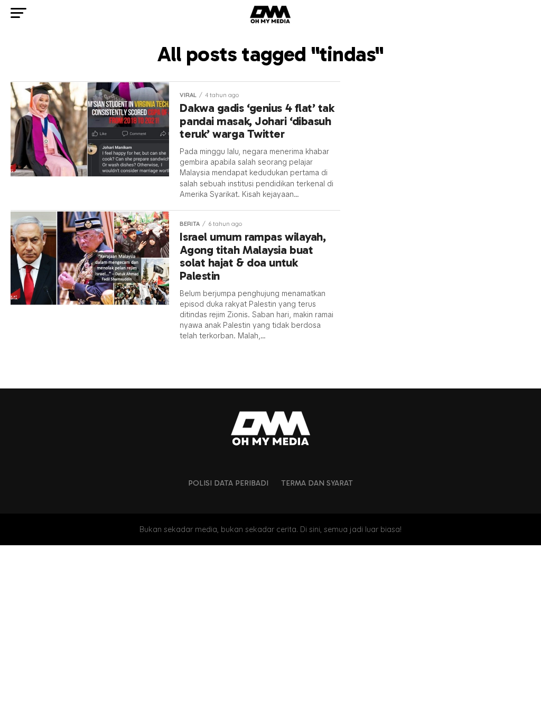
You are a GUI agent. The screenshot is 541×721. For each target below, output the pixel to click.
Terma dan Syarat (317, 483)
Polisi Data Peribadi (228, 483)
